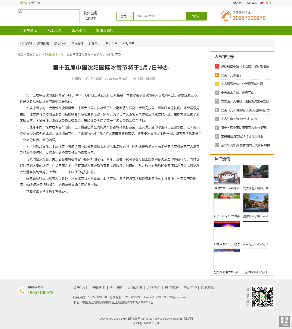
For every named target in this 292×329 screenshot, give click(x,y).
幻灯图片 (129, 43)
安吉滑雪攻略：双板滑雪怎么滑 (242, 84)
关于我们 (80, 288)
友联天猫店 (104, 30)
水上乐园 (54, 30)
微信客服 (172, 288)
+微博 (267, 2)
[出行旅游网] (49, 16)
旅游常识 (94, 43)
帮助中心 (238, 2)
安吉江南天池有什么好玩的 (239, 119)
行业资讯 (26, 43)
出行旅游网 (186, 318)
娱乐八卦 (60, 43)
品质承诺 (135, 288)
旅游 (184, 95)
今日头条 (112, 43)
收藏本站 (252, 2)
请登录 (23, 2)
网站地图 (208, 288)
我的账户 (36, 2)
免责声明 (117, 288)
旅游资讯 (51, 54)
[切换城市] (90, 18)
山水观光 (79, 30)
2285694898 (133, 297)
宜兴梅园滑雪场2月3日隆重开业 (242, 136)
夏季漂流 (30, 30)
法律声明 (98, 288)
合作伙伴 (153, 288)
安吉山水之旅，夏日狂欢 (237, 92)
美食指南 (43, 43)
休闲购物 (77, 43)
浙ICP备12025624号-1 (146, 323)
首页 (39, 54)
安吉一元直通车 (231, 75)
